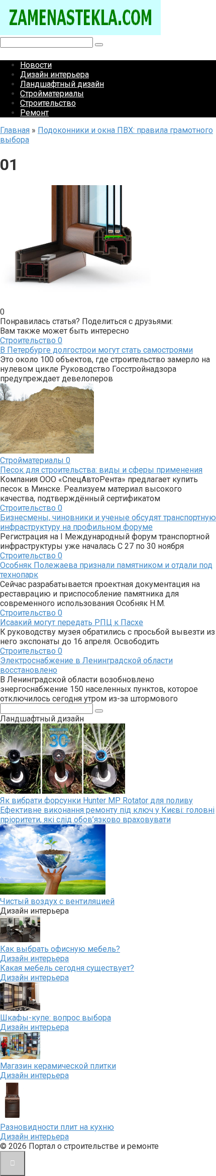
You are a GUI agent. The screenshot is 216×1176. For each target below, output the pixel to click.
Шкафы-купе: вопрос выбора (55, 1017)
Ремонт (34, 112)
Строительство (48, 103)
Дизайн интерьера (54, 74)
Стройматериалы (52, 93)
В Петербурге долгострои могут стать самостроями (96, 350)
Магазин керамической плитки (58, 1066)
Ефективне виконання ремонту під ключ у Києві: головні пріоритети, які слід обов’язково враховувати (107, 814)
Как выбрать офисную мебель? (60, 949)
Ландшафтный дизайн (62, 84)
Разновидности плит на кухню (57, 1127)
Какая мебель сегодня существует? (67, 968)
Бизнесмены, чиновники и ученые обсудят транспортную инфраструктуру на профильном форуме (108, 522)
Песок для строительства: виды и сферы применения (101, 470)
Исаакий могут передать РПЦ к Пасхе (71, 622)
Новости (36, 65)
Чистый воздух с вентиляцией (57, 901)
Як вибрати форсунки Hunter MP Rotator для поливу (96, 800)
